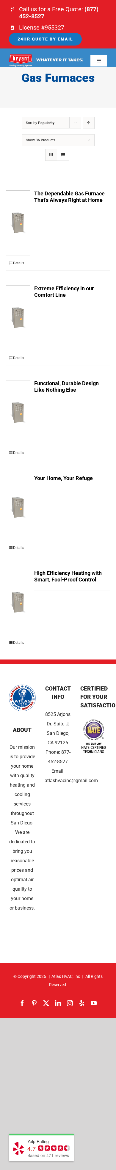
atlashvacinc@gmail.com (71, 780)
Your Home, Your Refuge (63, 478)
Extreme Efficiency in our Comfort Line (64, 291)
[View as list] (63, 155)
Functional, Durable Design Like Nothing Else (66, 386)
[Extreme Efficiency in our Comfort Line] (18, 317)
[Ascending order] (89, 123)
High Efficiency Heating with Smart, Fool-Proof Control (68, 576)
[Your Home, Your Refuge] (18, 507)
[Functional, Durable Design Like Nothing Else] (18, 412)
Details (18, 263)
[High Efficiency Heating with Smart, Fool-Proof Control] (18, 602)
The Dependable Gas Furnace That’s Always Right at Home (69, 196)
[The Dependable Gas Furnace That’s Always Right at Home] (18, 222)
